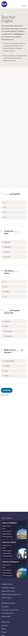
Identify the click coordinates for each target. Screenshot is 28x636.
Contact (23, 6)
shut (5, 296)
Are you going (8, 336)
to (5, 281)
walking (6, 375)
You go (6, 326)
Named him (7, 247)
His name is (7, 242)
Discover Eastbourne (10, 562)
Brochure (4, 616)
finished (6, 291)
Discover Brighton (9, 523)
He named (7, 257)
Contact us (18, 34)
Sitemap (3, 632)
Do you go (7, 321)
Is (4, 202)
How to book (5, 606)
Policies (3, 629)
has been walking (9, 361)
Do (5, 212)
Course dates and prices (8, 610)
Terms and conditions (7, 613)
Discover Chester (9, 542)
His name (7, 252)
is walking (7, 366)
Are (5, 217)
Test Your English (6, 597)
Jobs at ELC (4, 625)
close (5, 286)
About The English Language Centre (11, 594)
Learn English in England (8, 587)
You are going (8, 331)
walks (6, 371)
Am (5, 207)
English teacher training (8, 591)
